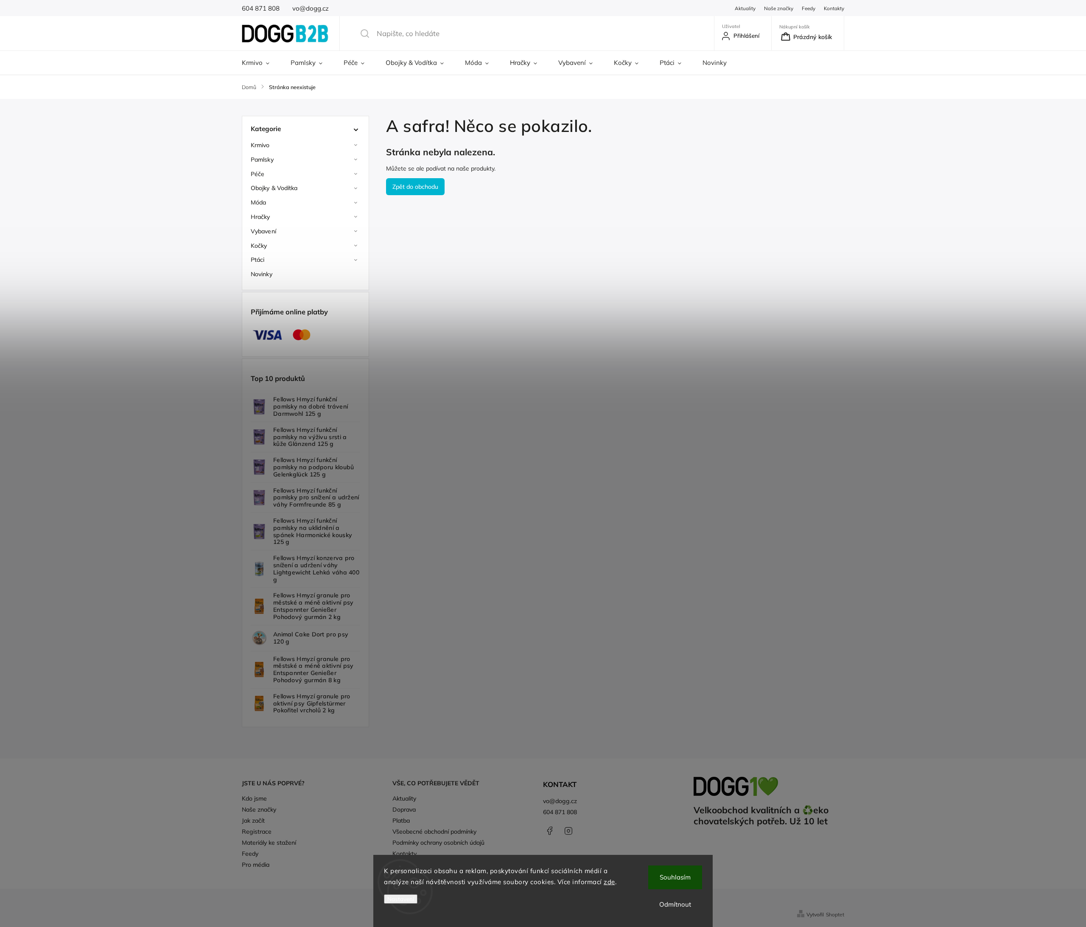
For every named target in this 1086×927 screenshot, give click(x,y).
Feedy (808, 8)
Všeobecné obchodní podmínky (434, 831)
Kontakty (834, 8)
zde (609, 882)
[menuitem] (261, 63)
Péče (257, 174)
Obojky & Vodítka (274, 188)
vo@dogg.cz (560, 801)
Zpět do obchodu (415, 186)
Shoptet (835, 914)
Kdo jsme (254, 798)
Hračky (260, 217)
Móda (258, 202)
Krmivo (260, 145)
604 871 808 (560, 812)
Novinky (261, 274)
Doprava (404, 809)
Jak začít (253, 820)
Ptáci (258, 259)
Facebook (549, 830)
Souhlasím (675, 877)
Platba (401, 820)
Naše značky (778, 8)
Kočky (259, 245)
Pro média (255, 864)
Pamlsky (262, 159)
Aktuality (745, 8)
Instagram (568, 830)
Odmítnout (675, 904)
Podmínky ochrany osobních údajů (438, 842)
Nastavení (400, 899)
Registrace (257, 831)
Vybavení (263, 231)
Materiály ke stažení (269, 842)
